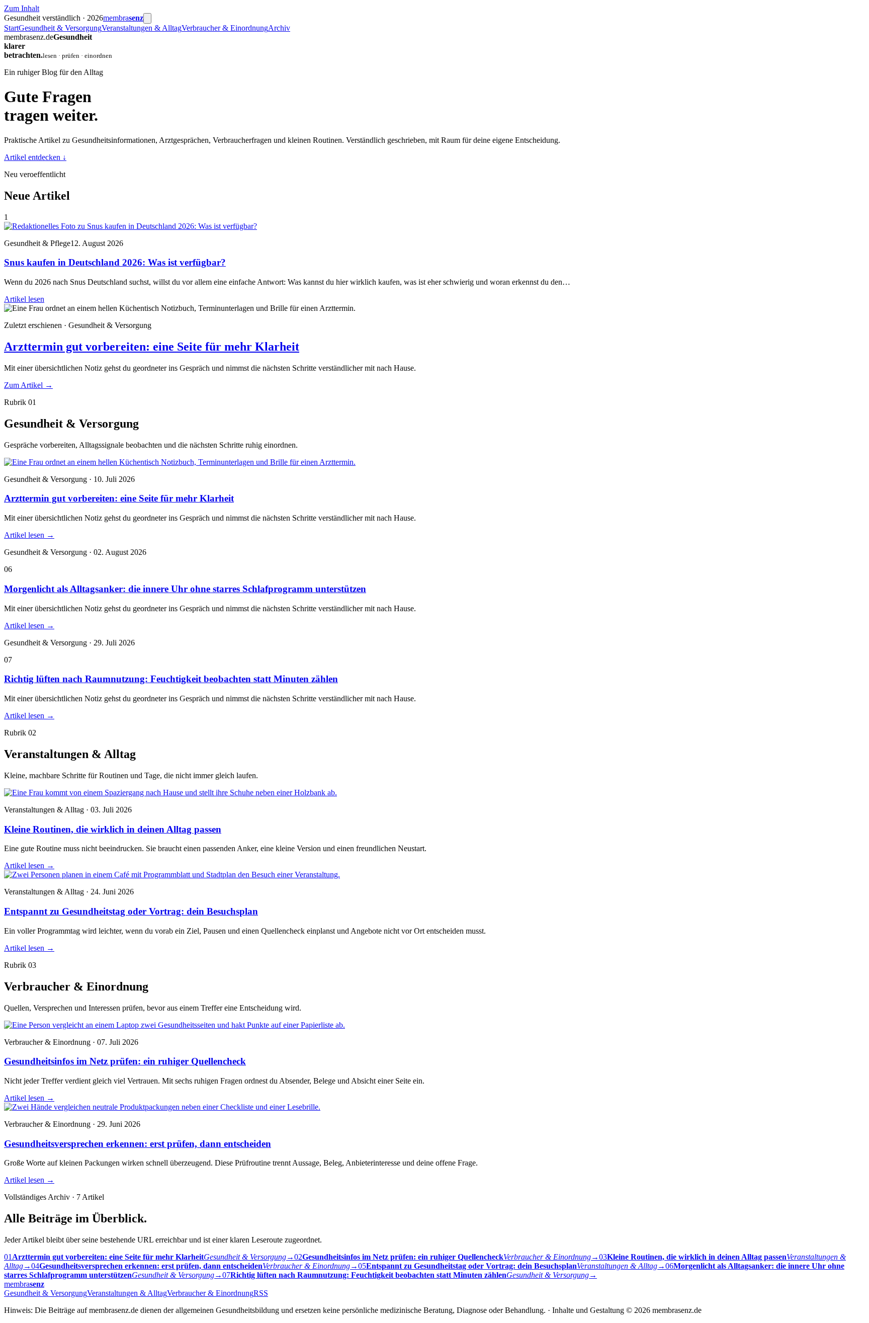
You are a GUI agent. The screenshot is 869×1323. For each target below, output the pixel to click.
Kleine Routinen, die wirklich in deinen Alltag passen (112, 829)
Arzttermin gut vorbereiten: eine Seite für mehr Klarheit (151, 346)
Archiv (279, 28)
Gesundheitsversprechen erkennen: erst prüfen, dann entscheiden (137, 1143)
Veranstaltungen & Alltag (142, 28)
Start (11, 28)
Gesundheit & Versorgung (60, 28)
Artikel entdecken (35, 157)
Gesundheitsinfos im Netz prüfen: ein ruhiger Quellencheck (125, 1061)
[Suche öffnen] (147, 18)
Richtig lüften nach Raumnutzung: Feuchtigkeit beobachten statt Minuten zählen (171, 679)
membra (123, 18)
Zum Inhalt (21, 8)
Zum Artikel (28, 385)
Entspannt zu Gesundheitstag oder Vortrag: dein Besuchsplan (131, 911)
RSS (260, 1293)
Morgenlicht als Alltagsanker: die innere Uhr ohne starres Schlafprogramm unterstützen (185, 589)
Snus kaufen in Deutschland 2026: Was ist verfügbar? (115, 262)
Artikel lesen (24, 299)
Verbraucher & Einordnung (225, 28)
